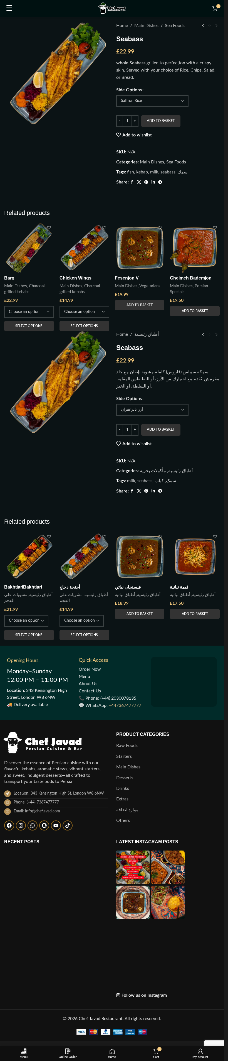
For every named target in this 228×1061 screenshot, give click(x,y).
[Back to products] (209, 26)
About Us (88, 1033)
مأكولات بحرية (153, 645)
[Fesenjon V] (140, 422)
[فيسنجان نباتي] (140, 906)
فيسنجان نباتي (128, 936)
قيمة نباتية (179, 936)
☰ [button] (9, 8)
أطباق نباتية (125, 944)
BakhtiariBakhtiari (23, 936)
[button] (140, 480)
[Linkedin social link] (153, 182)
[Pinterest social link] (146, 182)
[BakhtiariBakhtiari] (29, 906)
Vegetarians (149, 461)
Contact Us (90, 1040)
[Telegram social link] (160, 182)
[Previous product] (203, 26)
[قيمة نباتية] (195, 906)
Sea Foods (175, 25)
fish (130, 172)
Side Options (129, 90)
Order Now (90, 1018)
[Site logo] (112, 8)
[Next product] (216, 26)
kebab (142, 172)
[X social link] (139, 182)
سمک (171, 655)
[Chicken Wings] (84, 422)
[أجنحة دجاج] (84, 906)
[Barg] (29, 422)
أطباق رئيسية (146, 509)
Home (122, 25)
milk (154, 172)
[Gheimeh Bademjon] (195, 422)
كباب (159, 655)
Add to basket (161, 121)
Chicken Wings (75, 452)
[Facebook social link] (132, 182)
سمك (182, 172)
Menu (84, 1025)
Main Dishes (146, 25)
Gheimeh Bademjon (191, 452)
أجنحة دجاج (70, 936)
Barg (9, 452)
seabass (167, 172)
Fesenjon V (127, 452)
